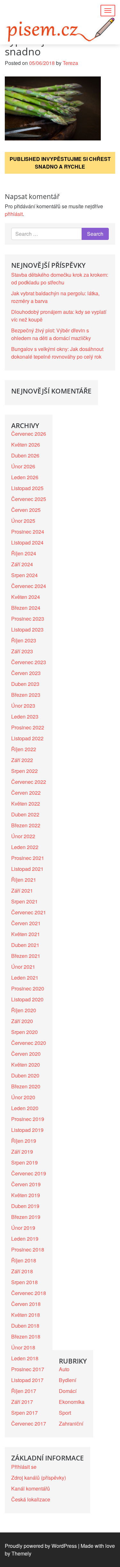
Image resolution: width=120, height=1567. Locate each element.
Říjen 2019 (23, 1140)
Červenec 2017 (28, 1423)
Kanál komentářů (30, 1488)
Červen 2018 (26, 1304)
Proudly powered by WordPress (41, 1545)
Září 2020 (22, 1021)
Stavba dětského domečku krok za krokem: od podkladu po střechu (59, 278)
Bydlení (67, 1380)
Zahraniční (71, 1423)
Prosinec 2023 (27, 618)
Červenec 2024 (28, 586)
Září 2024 (22, 564)
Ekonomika (71, 1401)
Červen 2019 (26, 1184)
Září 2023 (22, 651)
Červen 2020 (26, 1053)
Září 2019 (22, 1151)
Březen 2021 (25, 955)
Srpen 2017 (24, 1412)
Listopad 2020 (27, 999)
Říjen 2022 (23, 749)
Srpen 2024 (24, 575)
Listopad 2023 (27, 629)
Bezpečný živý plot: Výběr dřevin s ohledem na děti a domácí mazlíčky (51, 334)
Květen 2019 (25, 1195)
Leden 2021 (24, 977)
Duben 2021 (25, 945)
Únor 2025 (23, 520)
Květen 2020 (25, 1064)
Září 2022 (22, 760)
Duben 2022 (25, 814)
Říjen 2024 (23, 553)
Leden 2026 (24, 477)
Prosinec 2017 (27, 1369)
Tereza (70, 63)
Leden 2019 (24, 1238)
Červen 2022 (26, 792)
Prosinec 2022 (27, 727)
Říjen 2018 (23, 1260)
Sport (65, 1412)
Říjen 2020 (23, 1010)
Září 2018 (22, 1271)
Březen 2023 (25, 694)
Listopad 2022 (27, 738)
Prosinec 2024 (27, 531)
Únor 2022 (23, 836)
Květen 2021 (25, 934)
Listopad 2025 (27, 488)
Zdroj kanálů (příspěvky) (38, 1477)
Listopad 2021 (27, 868)
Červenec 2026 (28, 433)
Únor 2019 (23, 1227)
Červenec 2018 (28, 1293)
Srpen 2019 (24, 1162)
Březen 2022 (25, 825)
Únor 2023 (23, 705)
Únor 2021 (23, 966)
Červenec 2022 (28, 781)
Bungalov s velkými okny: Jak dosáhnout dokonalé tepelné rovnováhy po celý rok (57, 352)
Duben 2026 (25, 455)
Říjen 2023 (23, 640)
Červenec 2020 (28, 1042)
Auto (64, 1369)
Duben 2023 (25, 684)
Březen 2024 (25, 607)
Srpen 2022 (24, 771)
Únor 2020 (23, 1097)
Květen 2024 (25, 597)
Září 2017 (22, 1401)
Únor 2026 (23, 466)
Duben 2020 (25, 1075)
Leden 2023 (24, 716)
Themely (21, 1553)
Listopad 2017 (27, 1380)
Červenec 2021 (28, 912)
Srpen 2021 (24, 901)
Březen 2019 (25, 1217)
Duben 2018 (25, 1325)
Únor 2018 (23, 1347)
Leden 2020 (24, 1108)
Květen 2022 (25, 803)
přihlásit (14, 214)
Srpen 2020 (24, 1032)
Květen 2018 (25, 1314)
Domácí (67, 1391)
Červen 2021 (26, 923)
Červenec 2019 (28, 1173)
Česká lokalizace (30, 1499)
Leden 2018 (24, 1358)
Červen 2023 (26, 673)
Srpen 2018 (24, 1282)
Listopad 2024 (27, 542)
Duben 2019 (25, 1206)
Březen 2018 (25, 1336)
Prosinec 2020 (27, 988)
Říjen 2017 (23, 1391)
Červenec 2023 (28, 662)
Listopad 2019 (27, 1129)
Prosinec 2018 (27, 1249)
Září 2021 (22, 890)
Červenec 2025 (28, 499)
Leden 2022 (24, 847)
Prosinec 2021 (27, 858)
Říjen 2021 (23, 879)
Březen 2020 (25, 1086)
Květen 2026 (25, 444)
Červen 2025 (26, 509)
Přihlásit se (23, 1466)
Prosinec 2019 (27, 1119)
